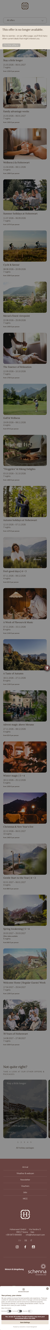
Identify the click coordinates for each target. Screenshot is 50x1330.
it (31, 1240)
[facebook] (25, 1246)
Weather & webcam (25, 1173)
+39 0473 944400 (14, 1234)
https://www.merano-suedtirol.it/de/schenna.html (37, 1269)
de (26, 1240)
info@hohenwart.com (35, 1234)
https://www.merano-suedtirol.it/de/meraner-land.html (13, 1269)
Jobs (25, 1192)
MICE (25, 1198)
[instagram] (17, 1246)
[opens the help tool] (47, 668)
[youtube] (33, 1246)
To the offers (11, 45)
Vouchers (25, 1186)
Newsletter (25, 1179)
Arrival (25, 1167)
